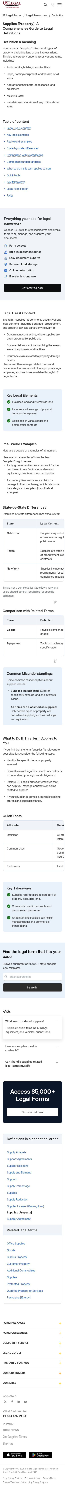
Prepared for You (16, 1363)
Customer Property (18, 1263)
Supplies (12, 1192)
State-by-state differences (22, 148)
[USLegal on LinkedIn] (18, 1401)
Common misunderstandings (24, 161)
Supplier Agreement (18, 1219)
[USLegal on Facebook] (12, 1401)
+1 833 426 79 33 (14, 1416)
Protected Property (18, 1284)
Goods (11, 1250)
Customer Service (15, 1343)
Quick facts (13, 175)
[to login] (52, 5)
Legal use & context (18, 128)
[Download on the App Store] (14, 1455)
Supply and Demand (19, 1172)
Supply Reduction (17, 1199)
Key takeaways (16, 182)
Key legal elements (18, 134)
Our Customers (14, 1373)
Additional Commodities (21, 1270)
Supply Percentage (18, 1186)
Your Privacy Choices (12, 1478)
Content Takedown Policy (14, 1482)
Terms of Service (32, 1478)
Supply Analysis (16, 1152)
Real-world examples (19, 141)
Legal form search (17, 188)
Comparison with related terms (25, 155)
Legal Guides (12, 1353)
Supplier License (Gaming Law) (25, 1206)
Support (11, 1179)
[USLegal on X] (5, 1401)
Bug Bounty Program (38, 1482)
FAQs (10, 195)
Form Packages (14, 1323)
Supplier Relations (17, 1165)
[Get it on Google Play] (40, 1455)
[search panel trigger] (45, 5)
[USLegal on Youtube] (25, 1401)
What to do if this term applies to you (29, 168)
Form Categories (15, 1333)
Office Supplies (16, 1243)
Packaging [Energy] (19, 1297)
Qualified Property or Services (25, 1290)
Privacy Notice (49, 1478)
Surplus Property (17, 1257)
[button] (59, 5)
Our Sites (9, 1383)
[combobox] (32, 977)
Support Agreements (19, 1159)
